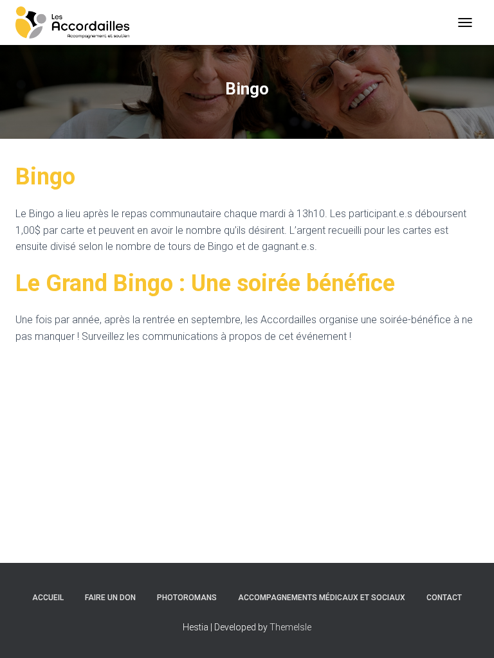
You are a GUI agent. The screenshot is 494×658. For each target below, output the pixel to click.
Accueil (48, 597)
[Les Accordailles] (77, 22)
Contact (444, 597)
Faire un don (110, 597)
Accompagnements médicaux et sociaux (321, 597)
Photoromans (187, 597)
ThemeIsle (290, 627)
